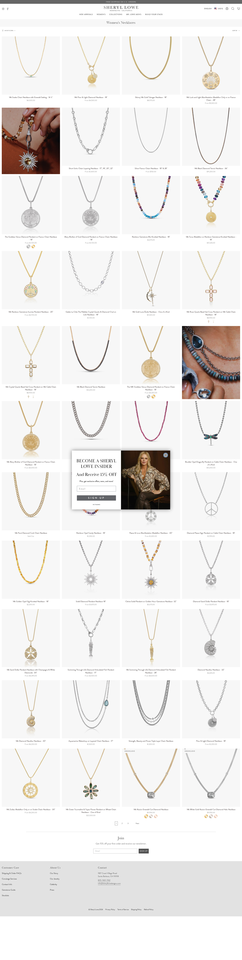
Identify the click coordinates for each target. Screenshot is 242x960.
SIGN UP (96, 498)
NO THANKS (96, 505)
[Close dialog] (166, 455)
